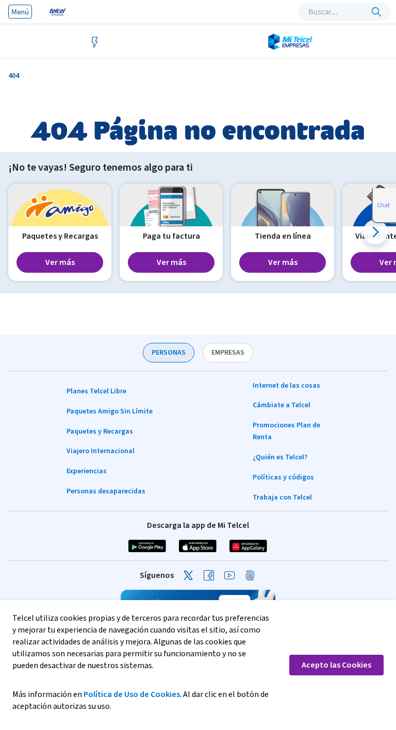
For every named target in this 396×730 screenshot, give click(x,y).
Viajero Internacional (101, 451)
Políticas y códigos (283, 477)
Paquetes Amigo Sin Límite (110, 411)
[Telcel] (56, 11)
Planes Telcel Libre (96, 391)
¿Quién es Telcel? (280, 457)
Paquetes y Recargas (100, 431)
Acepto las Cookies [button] (336, 665)
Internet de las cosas (286, 385)
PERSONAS (169, 352)
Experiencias (87, 471)
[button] (375, 232)
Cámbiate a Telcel (281, 405)
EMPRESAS (227, 352)
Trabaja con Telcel (282, 497)
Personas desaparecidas (106, 491)
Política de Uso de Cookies (132, 694)
